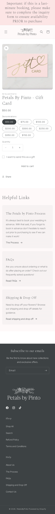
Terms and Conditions (16, 446)
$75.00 (24, 122)
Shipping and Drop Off (16, 485)
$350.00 (10, 135)
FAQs (8, 478)
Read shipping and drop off (19, 319)
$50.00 (9, 122)
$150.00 (26, 135)
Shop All (9, 426)
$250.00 (44, 128)
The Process (12, 242)
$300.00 (27, 128)
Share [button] (8, 176)
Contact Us (11, 491)
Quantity (6, 142)
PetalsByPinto (22, 509)
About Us (10, 465)
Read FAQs (11, 280)
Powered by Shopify (37, 509)
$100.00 (40, 122)
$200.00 (10, 128)
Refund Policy (12, 439)
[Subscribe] (46, 370)
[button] (6, 32)
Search (9, 433)
